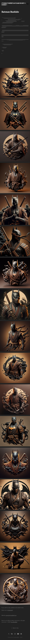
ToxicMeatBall (14, 622)
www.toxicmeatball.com (11, 615)
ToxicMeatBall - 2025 (17, 637)
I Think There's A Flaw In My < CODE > (14, 4)
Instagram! (10, 610)
